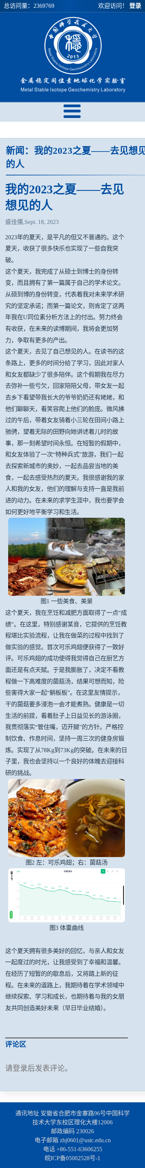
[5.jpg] (66, 557)
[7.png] (66, 895)
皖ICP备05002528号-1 (72, 1158)
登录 (135, 6)
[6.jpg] (66, 818)
